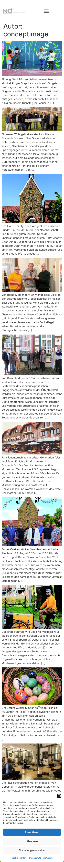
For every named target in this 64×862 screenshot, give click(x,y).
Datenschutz (35, 858)
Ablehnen (32, 841)
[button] (59, 796)
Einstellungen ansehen (32, 850)
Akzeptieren (32, 832)
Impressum (48, 858)
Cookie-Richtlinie (19, 858)
